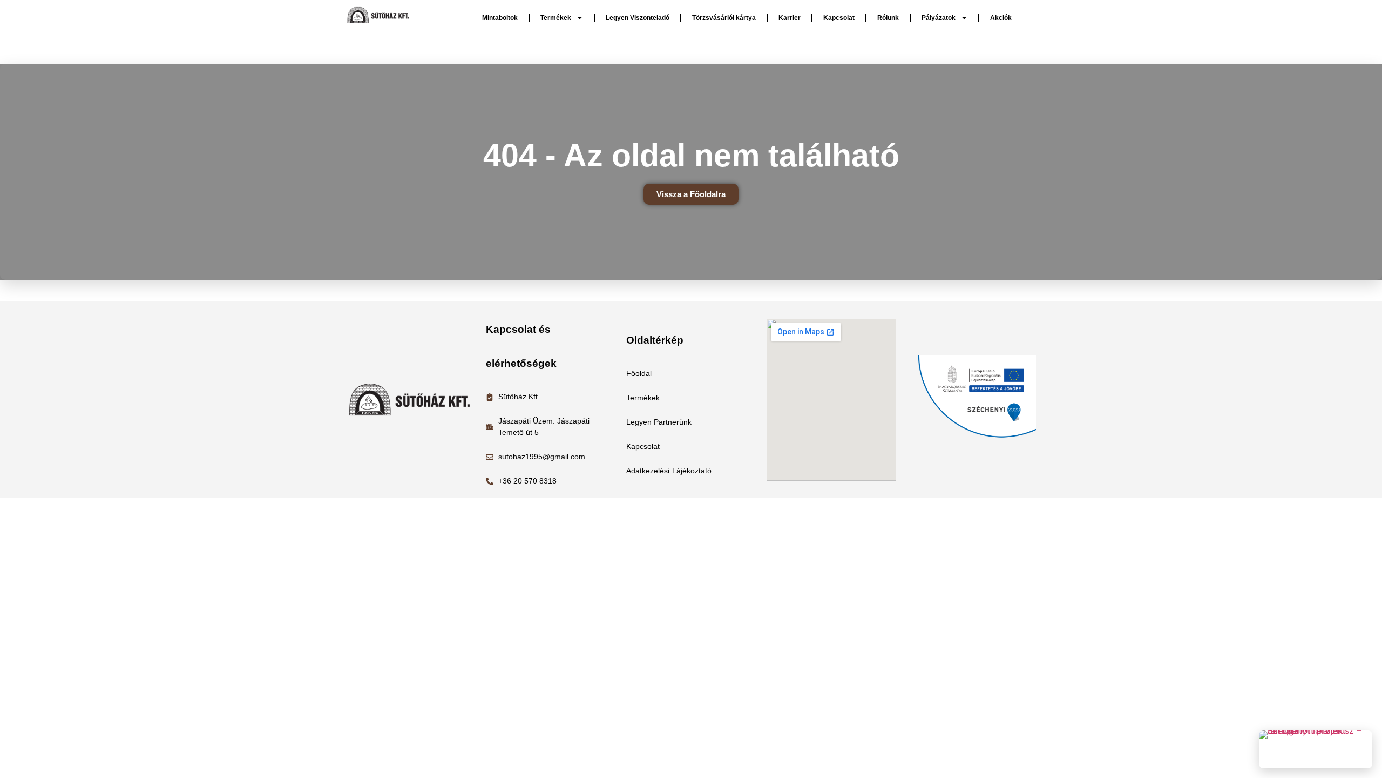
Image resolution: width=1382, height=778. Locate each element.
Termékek (555, 18)
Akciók (1001, 18)
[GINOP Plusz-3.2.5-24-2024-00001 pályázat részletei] (1315, 749)
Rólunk (888, 18)
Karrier (789, 18)
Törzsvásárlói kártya (724, 18)
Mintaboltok (500, 18)
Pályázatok (939, 18)
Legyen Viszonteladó (637, 18)
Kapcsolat (839, 18)
